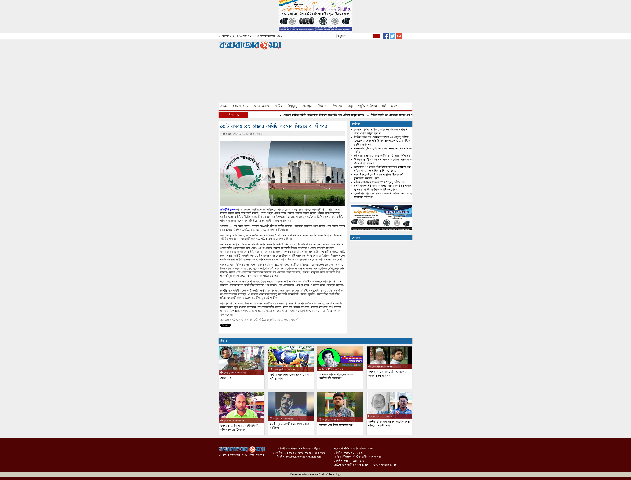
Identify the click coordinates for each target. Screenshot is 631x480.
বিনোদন (322, 106)
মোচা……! (225, 378)
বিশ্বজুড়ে (292, 106)
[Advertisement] (315, 78)
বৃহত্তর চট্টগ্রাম (261, 106)
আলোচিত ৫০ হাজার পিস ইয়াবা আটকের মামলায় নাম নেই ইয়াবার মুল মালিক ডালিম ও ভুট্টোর (382, 169)
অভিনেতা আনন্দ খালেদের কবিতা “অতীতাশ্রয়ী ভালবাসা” (336, 376)
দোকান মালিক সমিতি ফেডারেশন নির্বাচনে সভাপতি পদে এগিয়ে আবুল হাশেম (309, 115)
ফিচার (223, 341)
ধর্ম (384, 106)
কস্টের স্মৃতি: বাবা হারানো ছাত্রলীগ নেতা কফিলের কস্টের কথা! (389, 423)
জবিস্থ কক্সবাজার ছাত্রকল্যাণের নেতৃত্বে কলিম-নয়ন (380, 182)
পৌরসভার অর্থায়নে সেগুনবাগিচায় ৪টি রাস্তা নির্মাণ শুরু (382, 155)
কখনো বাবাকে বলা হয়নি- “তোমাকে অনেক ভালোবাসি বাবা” (387, 373)
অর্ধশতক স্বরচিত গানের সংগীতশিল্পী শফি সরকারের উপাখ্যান (239, 427)
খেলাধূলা (308, 106)
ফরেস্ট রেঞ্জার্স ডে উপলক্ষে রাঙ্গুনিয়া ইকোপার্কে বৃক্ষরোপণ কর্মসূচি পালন (378, 176)
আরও (394, 106)
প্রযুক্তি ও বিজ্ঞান (367, 106)
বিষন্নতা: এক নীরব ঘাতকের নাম (335, 425)
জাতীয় (278, 106)
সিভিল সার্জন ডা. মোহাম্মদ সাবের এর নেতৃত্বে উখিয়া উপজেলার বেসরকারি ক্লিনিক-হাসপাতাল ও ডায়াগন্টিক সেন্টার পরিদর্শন (382, 140)
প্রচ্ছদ (224, 106)
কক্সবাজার (238, 106)
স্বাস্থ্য (350, 106)
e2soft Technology (331, 474)
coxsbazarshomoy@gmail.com (303, 456)
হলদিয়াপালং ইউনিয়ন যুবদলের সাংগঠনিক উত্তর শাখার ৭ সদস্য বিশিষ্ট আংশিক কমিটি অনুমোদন (382, 187)
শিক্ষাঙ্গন (337, 106)
